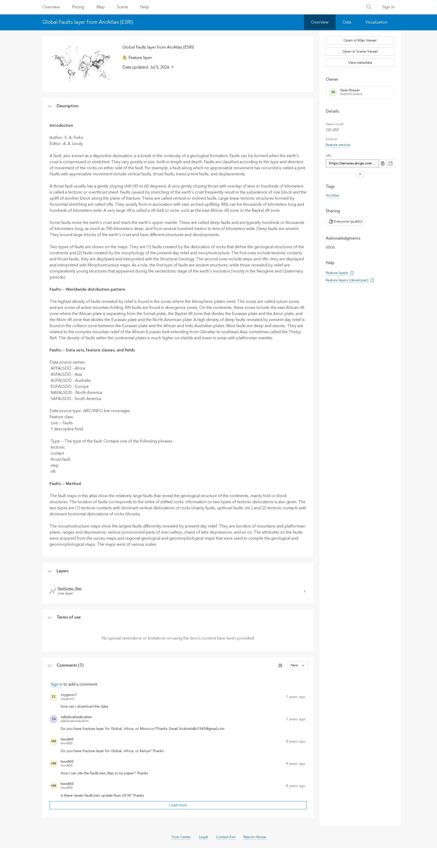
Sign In (388, 7)
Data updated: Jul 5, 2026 (145, 67)
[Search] (369, 7)
